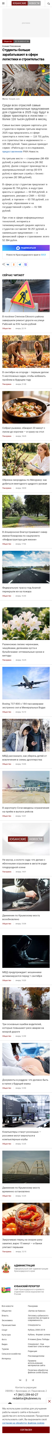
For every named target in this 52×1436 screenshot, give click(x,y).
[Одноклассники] (13, 264)
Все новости (7, 1306)
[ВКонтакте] (7, 264)
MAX (43, 254)
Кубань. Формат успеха (39, 1334)
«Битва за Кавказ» (37, 1311)
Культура (6, 1335)
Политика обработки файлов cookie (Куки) (38, 1371)
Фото (4, 1339)
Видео (5, 1344)
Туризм (5, 1349)
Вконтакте (20, 1380)
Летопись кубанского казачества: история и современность (38, 1317)
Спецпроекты (34, 1325)
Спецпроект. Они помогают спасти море (39, 1345)
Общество (8, 41)
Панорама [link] (6, 384)
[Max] (25, 264)
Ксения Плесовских (11, 46)
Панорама (33, 1306)
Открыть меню (3, 3)
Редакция (32, 1351)
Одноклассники (26, 1380)
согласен (26, 1429)
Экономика (7, 1320)
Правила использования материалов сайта (36, 1363)
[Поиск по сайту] (48, 3)
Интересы (6, 1358)
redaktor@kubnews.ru (27, 1398)
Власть (5, 1315)
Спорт (4, 1330)
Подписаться (28, 248)
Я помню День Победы (38, 1339)
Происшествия (9, 1325)
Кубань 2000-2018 (36, 1330)
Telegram (33, 1380)
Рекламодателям (36, 1356)
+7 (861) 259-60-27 (26, 1394)
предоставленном (12, 151)
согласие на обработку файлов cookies (23, 1423)
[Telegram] (19, 264)
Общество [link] (6, 328)
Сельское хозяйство (11, 1354)
